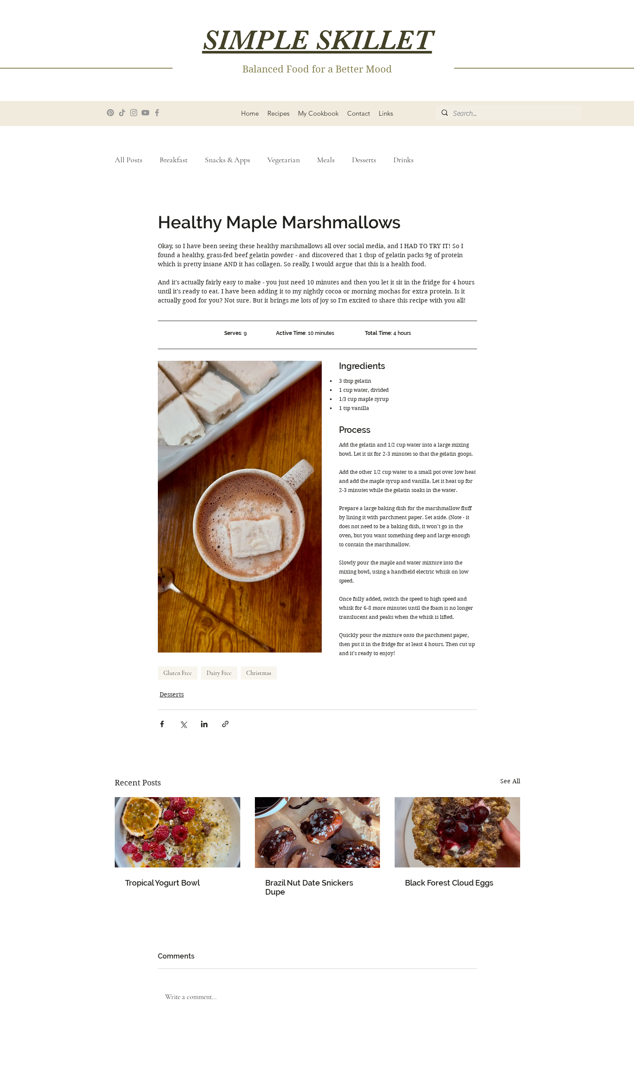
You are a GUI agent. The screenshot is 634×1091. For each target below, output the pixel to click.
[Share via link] (225, 724)
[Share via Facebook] (162, 724)
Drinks (403, 159)
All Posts (128, 159)
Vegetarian (283, 159)
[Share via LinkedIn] (204, 724)
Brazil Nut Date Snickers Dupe (309, 887)
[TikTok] (122, 112)
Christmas (258, 673)
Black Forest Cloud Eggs (449, 882)
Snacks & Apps (227, 159)
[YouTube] (145, 112)
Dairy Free (219, 673)
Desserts (364, 159)
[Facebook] (157, 112)
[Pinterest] (110, 112)
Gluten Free (177, 673)
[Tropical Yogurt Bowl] (177, 832)
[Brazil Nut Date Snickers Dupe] (317, 832)
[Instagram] (133, 112)
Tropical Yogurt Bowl (162, 882)
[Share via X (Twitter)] (183, 724)
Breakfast (174, 159)
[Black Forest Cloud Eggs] (457, 832)
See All (510, 781)
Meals (326, 159)
